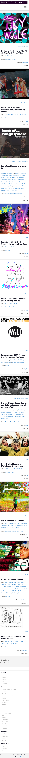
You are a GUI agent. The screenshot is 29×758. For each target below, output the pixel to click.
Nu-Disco (21, 531)
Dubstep (7, 193)
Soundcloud (5, 736)
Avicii (10, 523)
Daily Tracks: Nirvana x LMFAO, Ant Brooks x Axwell (13, 465)
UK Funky (4, 724)
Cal (27, 197)
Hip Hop (13, 59)
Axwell (13, 469)
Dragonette (18, 114)
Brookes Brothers (9, 173)
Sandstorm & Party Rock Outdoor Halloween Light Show (14, 243)
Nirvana (23, 469)
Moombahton (5, 719)
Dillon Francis (12, 175)
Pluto (27, 534)
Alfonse (16, 171)
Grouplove (8, 179)
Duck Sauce (4, 525)
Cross (17, 641)
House (20, 193)
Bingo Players (9, 412)
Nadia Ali (3, 528)
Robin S (15, 591)
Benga (3, 173)
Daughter (17, 173)
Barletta (7, 641)
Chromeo (13, 584)
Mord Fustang (13, 303)
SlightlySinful (25, 62)
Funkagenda (9, 177)
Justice (17, 586)
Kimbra (16, 182)
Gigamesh (21, 177)
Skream (19, 186)
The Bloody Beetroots (17, 593)
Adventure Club (9, 171)
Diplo (17, 175)
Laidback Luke (9, 589)
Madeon (17, 184)
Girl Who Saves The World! (12, 520)
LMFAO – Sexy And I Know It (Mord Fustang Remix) (13, 299)
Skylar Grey (18, 416)
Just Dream (23, 757)
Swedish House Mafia (18, 362)
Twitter (3, 738)
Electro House (14, 193)
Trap (3, 715)
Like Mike (3, 362)
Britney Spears (16, 523)
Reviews (4, 679)
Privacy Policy (5, 746)
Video (26, 46)
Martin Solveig (10, 416)
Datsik (15, 412)
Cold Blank (13, 641)
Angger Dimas (14, 360)
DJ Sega (9, 586)
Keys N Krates (10, 182)
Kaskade (3, 182)
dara (27, 121)
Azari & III (21, 171)
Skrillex (24, 186)
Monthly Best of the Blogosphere (20, 161)
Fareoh (22, 175)
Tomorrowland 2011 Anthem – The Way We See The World (14, 356)
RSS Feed (4, 750)
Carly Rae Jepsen (9, 114)
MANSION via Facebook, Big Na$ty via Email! (13, 637)
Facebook (4, 740)
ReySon (26, 253)
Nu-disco (4, 691)
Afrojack (7, 360)
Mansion (21, 589)
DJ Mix (26, 574)
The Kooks (17, 188)
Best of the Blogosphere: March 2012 (14, 167)
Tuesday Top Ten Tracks (22, 398)
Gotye (3, 179)
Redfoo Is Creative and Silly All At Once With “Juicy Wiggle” (14, 52)
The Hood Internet (9, 188)
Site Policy (4, 748)
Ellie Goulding (12, 525)
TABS (2, 188)
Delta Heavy (4, 175)
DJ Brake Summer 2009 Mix (13, 579)
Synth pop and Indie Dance (8, 696)
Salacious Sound (14, 2)
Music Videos (21, 46)
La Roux (3, 589)
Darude (7, 247)
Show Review (24, 102)
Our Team (4, 683)
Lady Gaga (20, 525)
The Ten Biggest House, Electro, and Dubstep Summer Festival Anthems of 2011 (14, 405)
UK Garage (5, 702)
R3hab (10, 186)
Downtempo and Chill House (9, 689)
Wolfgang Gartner (6, 190)
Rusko (14, 186)
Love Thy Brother (10, 184)
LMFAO (7, 56)
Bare (19, 410)
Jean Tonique (20, 179)
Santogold (4, 593)
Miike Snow (24, 184)
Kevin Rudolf (23, 586)
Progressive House (6, 713)
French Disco (5, 726)
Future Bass (4, 728)
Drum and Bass (5, 721)
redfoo (11, 56)
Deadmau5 (24, 173)
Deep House (5, 694)
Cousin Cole (20, 584)
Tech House (5, 706)
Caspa (8, 584)
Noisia (6, 186)
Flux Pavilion (11, 414)
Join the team (5, 734)
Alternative (4, 711)
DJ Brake (3, 586)
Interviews (4, 675)
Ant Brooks (8, 469)
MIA (25, 589)
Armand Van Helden (14, 582)
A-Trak (6, 582)
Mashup (11, 472)
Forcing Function (19, 414)
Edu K (13, 586)
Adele (6, 410)
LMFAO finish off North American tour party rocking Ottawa (13, 109)
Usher (22, 188)
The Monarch (24, 599)
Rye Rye (20, 591)
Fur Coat (15, 177)
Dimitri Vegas (21, 360)
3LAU (6, 523)
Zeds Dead (14, 190)
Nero (2, 186)
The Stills (14, 643)
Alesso (15, 410)
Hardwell (14, 179)
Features (4, 677)
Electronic (8, 59)
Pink (11, 643)
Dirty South (21, 412)
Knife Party (22, 182)
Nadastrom (4, 591)
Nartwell (10, 591)
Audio (26, 294)
